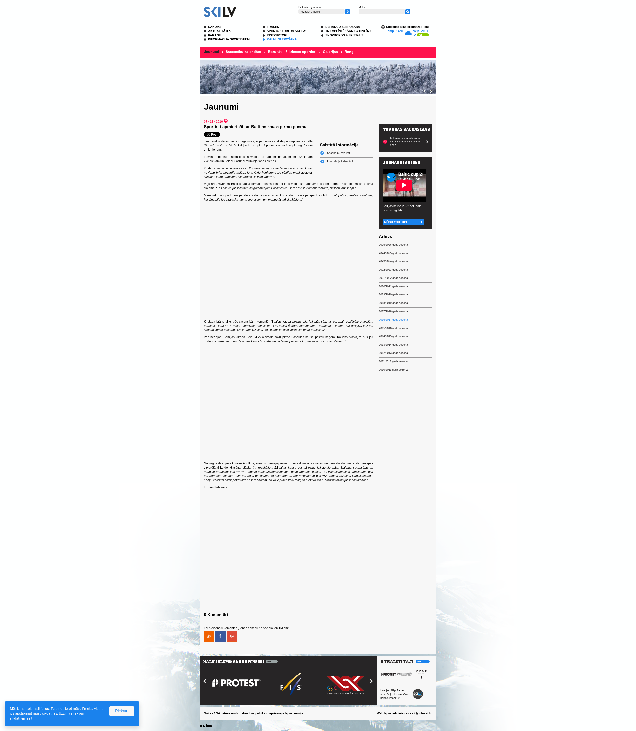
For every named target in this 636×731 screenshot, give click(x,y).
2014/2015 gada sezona (393, 336)
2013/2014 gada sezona (393, 344)
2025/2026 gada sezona (393, 244)
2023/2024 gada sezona (393, 261)
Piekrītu (121, 711)
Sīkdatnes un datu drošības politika (241, 713)
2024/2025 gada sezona (393, 253)
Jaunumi (211, 52)
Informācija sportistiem (229, 39)
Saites (208, 713)
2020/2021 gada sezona (393, 286)
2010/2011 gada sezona (393, 369)
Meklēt (363, 7)
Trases (273, 27)
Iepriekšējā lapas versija (286, 713)
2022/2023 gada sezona (393, 269)
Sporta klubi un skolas (287, 31)
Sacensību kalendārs (243, 52)
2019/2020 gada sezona (393, 294)
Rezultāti (275, 52)
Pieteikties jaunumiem (311, 7)
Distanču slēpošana (342, 27)
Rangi (350, 52)
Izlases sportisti (302, 52)
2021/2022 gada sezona (393, 277)
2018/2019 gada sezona (393, 302)
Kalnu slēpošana (282, 39)
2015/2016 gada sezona (393, 328)
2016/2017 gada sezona (393, 319)
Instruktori (277, 35)
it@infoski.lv (422, 713)
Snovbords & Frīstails (344, 35)
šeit (29, 718)
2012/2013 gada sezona (393, 352)
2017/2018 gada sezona (393, 311)
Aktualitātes (219, 31)
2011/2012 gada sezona (393, 361)
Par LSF (214, 35)
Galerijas (330, 52)
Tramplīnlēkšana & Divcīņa (348, 31)
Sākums (214, 27)
